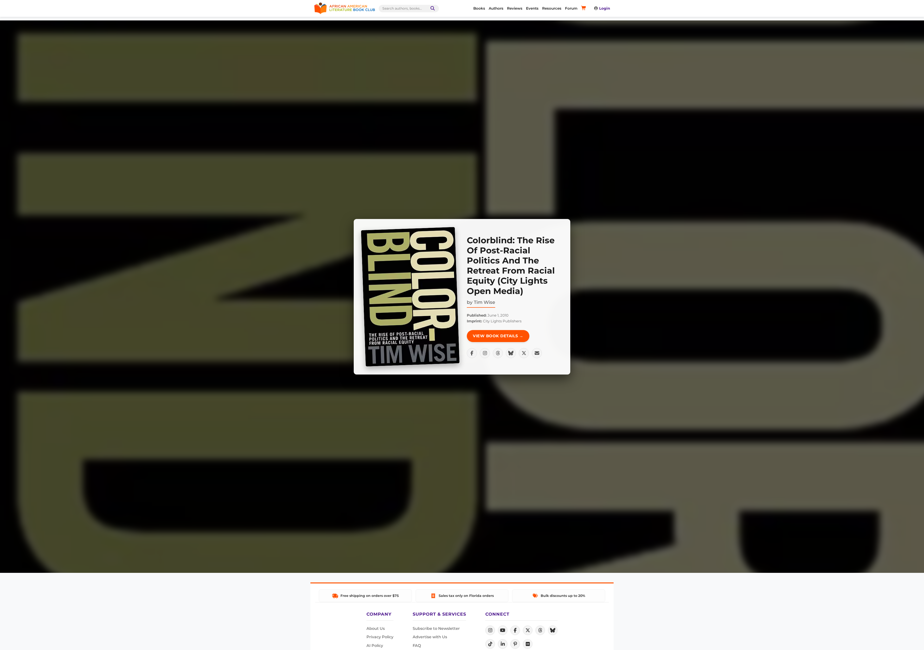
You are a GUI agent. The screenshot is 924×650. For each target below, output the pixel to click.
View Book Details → (498, 336)
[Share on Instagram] (485, 353)
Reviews (514, 8)
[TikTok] (490, 644)
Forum (571, 8)
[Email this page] (537, 353)
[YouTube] (502, 630)
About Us (375, 628)
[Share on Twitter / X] (524, 353)
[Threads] (540, 630)
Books (479, 8)
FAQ (417, 645)
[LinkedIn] (502, 644)
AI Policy (374, 645)
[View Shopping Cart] (584, 8)
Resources (551, 8)
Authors (496, 8)
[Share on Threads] (498, 353)
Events (532, 8)
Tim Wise (484, 302)
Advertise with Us (430, 637)
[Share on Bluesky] (511, 353)
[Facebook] (515, 630)
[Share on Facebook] (472, 353)
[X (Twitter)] (528, 630)
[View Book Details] (410, 297)
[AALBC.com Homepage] (344, 8)
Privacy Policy (379, 637)
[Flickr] (528, 644)
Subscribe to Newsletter (436, 628)
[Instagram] (490, 630)
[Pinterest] (515, 644)
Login (604, 8)
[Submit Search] (431, 8)
